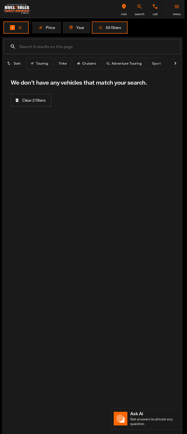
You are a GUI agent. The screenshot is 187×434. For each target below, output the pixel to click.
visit (124, 14)
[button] (124, 9)
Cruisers (89, 63)
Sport (156, 63)
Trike (62, 63)
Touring (42, 63)
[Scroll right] (175, 63)
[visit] (124, 6)
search (139, 14)
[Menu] (177, 7)
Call (155, 14)
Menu (177, 14)
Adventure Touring (127, 63)
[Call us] (155, 6)
